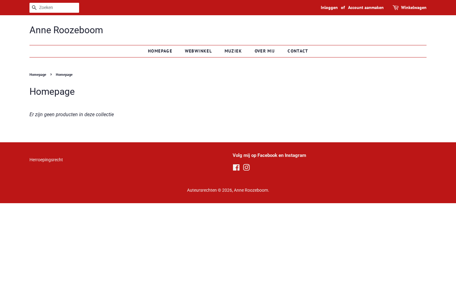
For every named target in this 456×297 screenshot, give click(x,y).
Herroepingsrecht (46, 159)
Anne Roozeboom (66, 30)
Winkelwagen (414, 7)
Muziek (233, 51)
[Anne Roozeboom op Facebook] (236, 168)
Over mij (265, 51)
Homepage (160, 51)
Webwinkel (198, 51)
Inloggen (329, 7)
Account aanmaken (366, 7)
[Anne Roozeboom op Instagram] (246, 168)
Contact (298, 51)
